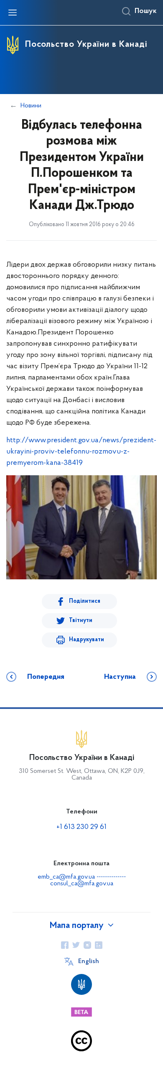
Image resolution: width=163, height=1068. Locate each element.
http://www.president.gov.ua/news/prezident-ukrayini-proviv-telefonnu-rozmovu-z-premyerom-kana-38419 (81, 452)
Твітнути (80, 620)
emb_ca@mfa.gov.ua (66, 877)
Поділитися (84, 601)
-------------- (111, 877)
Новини (30, 105)
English (88, 961)
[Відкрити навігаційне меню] (12, 12)
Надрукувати (86, 640)
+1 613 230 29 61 (81, 827)
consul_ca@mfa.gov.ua (81, 883)
